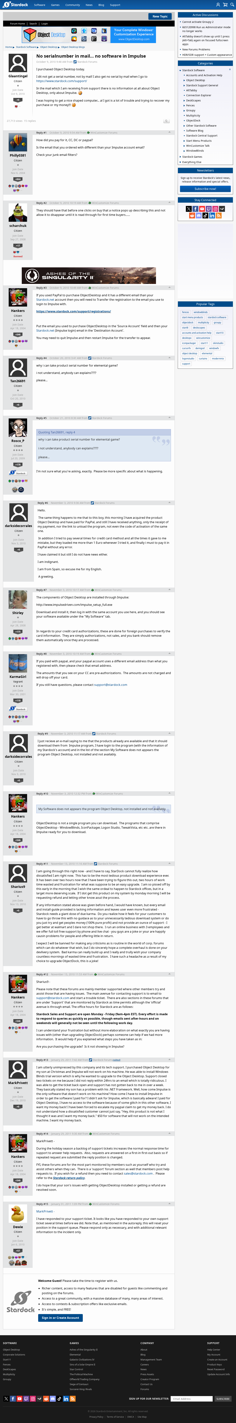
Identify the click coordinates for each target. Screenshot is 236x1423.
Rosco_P (17, 441)
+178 (17, 464)
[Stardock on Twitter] (188, 209)
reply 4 (70, 432)
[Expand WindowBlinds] (184, 151)
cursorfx (186, 348)
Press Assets (147, 1374)
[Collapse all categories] (230, 69)
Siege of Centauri (79, 1384)
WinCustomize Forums (104, 132)
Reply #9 (43, 733)
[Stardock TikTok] (205, 215)
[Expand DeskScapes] (184, 101)
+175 (17, 631)
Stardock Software (26, 47)
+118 (17, 700)
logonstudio (188, 358)
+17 (18, 245)
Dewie (18, 1227)
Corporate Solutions (14, 1354)
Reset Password (216, 1369)
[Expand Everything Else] (180, 162)
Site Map (142, 1416)
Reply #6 (43, 503)
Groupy (7, 1379)
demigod (199, 348)
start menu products (192, 317)
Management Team (151, 1359)
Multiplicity (9, 1374)
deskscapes (199, 327)
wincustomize (203, 338)
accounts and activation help (196, 332)
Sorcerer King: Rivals (81, 1389)
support (186, 363)
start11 (204, 343)
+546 (17, 334)
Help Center (213, 1349)
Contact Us (146, 1384)
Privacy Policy (96, 1416)
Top (169, 132)
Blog (101, 5)
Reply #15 (42, 1204)
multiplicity (203, 322)
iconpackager (189, 343)
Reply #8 (41, 653)
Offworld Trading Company (85, 1379)
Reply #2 (41, 203)
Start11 (7, 1359)
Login (44, 23)
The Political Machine (81, 1374)
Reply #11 (42, 863)
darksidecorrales (18, 526)
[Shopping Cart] (225, 4)
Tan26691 (17, 381)
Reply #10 (42, 793)
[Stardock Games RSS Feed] (218, 215)
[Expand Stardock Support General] (184, 85)
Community (72, 5)
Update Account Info (218, 1374)
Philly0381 (18, 155)
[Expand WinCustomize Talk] (184, 146)
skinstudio (218, 343)
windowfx (214, 348)
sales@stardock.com (138, 1173)
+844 (17, 179)
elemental (207, 353)
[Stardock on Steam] (222, 209)
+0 (18, 99)
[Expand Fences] (184, 106)
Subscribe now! (205, 189)
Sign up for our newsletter (148, 1398)
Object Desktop (48, 47)
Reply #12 (42, 974)
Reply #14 (42, 1133)
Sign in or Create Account (60, 1318)
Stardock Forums (87, 61)
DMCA (130, 1416)
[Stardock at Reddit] (192, 215)
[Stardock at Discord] (198, 215)
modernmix (218, 358)
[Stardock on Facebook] (195, 209)
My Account (213, 1354)
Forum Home (17, 23)
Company (147, 1343)
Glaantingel (17, 76)
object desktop (189, 353)
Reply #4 (41, 358)
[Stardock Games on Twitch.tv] (208, 209)
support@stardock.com (110, 685)
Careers (144, 1364)
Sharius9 (18, 886)
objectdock (187, 322)
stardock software (217, 317)
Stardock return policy (69, 1178)
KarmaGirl (18, 676)
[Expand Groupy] (184, 111)
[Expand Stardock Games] (180, 157)
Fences (7, 1364)
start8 (185, 327)
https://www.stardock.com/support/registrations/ (73, 311)
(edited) (116, 1060)
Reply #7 (41, 590)
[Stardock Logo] (15, 4)
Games (55, 5)
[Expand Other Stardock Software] (184, 126)
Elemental (75, 1354)
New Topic (160, 16)
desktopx (186, 338)
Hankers (18, 310)
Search (33, 23)
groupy (217, 322)
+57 (18, 1250)
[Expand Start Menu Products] (184, 141)
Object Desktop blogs (73, 47)
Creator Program (149, 1379)
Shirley (17, 613)
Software (39, 5)
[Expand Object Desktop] (184, 80)
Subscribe (223, 1399)
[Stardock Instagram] (215, 209)
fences (185, 312)
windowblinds (201, 312)
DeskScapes (9, 1369)
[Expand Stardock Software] (180, 70)
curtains (203, 358)
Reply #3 (41, 287)
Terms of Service (115, 1416)
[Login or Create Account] (218, 4)
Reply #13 (42, 1060)
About (143, 1349)
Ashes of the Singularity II (84, 1349)
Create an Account (217, 1359)
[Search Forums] (232, 4)
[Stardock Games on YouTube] (202, 209)
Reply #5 (41, 418)
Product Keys (214, 1364)
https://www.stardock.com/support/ (61, 81)
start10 (219, 332)
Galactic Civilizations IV (82, 1359)
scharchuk (18, 225)
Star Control (76, 1369)
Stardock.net (45, 300)
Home (8, 47)
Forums (144, 1389)
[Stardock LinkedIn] (212, 215)
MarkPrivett (18, 1083)
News (89, 5)
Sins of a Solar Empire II (82, 1364)
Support (115, 5)
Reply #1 (41, 132)
